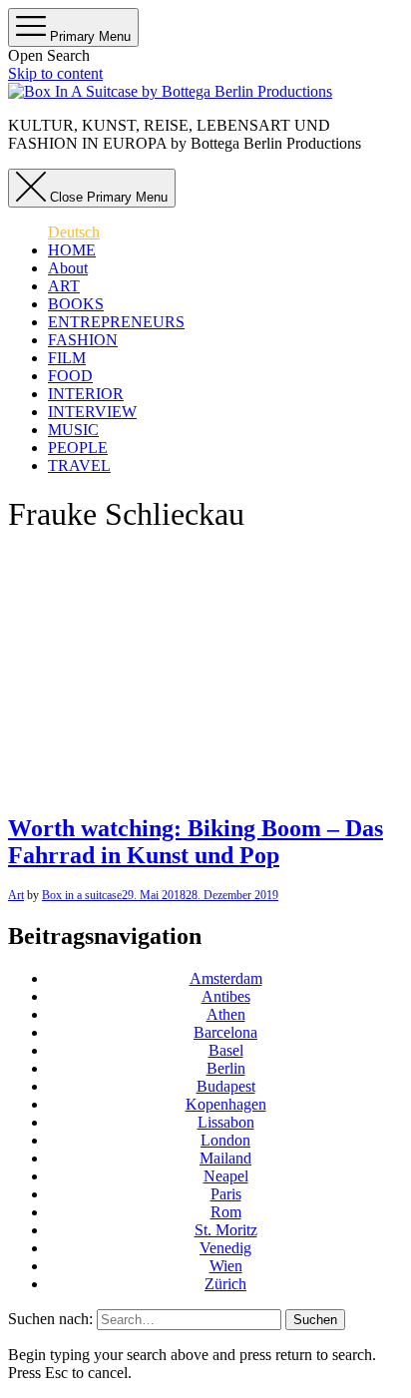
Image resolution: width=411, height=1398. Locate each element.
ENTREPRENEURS (116, 321)
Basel (225, 1050)
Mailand (225, 1158)
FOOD (70, 375)
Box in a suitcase (82, 895)
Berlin (225, 1068)
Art (16, 895)
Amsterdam (226, 978)
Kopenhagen (226, 1104)
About (68, 267)
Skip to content (55, 73)
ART (64, 285)
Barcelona (225, 1032)
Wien (225, 1265)
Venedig (225, 1247)
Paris (225, 1193)
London (225, 1140)
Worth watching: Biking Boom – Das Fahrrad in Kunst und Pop (195, 841)
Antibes (226, 996)
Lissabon (226, 1122)
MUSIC (73, 429)
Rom (225, 1211)
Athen (225, 1014)
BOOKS (76, 303)
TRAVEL (79, 465)
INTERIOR (86, 393)
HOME (72, 249)
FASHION (83, 339)
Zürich (225, 1283)
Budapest (226, 1086)
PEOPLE (78, 447)
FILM (67, 357)
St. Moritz (226, 1229)
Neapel (226, 1175)
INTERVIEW (92, 411)
